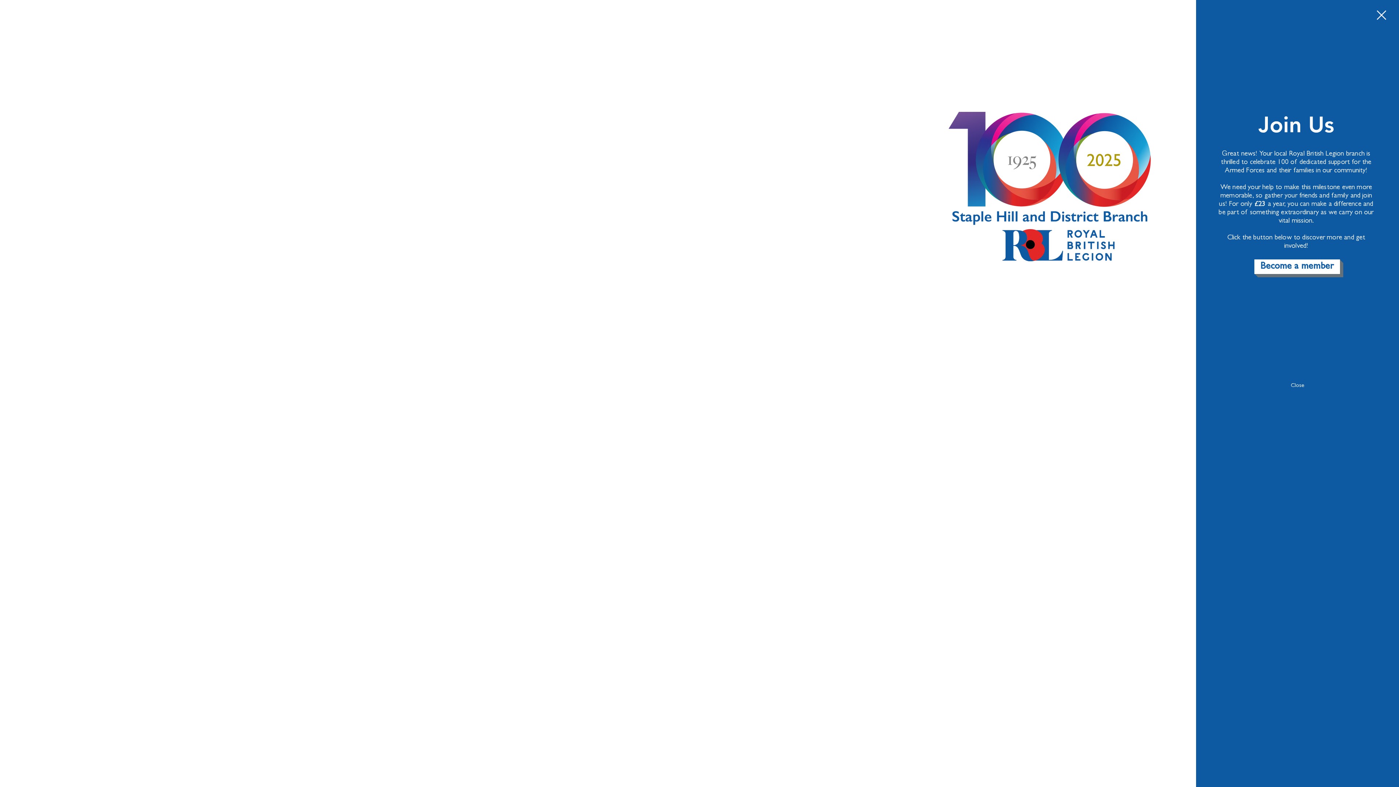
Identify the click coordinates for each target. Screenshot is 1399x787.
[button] (1381, 15)
